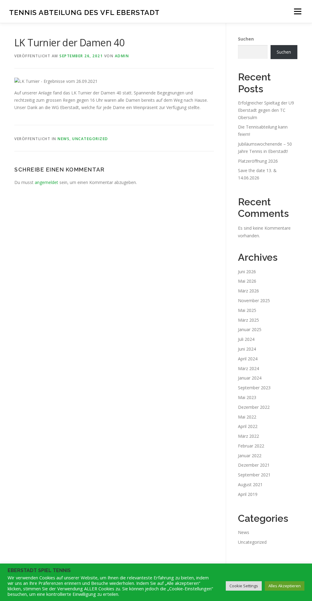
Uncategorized (90, 138)
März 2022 (248, 436)
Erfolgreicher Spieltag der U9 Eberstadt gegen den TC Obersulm (266, 110)
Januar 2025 (249, 329)
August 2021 (250, 484)
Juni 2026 (247, 271)
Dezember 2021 (254, 465)
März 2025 (248, 320)
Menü (297, 11)
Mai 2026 (247, 281)
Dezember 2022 (254, 407)
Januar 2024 (249, 378)
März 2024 (248, 368)
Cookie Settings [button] (243, 586)
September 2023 (254, 388)
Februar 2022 (251, 446)
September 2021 (254, 475)
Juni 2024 (247, 349)
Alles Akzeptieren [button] (284, 586)
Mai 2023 (247, 397)
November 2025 (254, 300)
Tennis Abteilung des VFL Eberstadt (84, 12)
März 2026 (248, 291)
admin (122, 55)
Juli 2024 (246, 339)
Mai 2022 (247, 417)
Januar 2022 (249, 455)
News (63, 138)
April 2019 (247, 494)
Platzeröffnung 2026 (258, 161)
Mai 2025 (247, 310)
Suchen (246, 39)
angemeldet (46, 182)
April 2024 (247, 359)
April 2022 (247, 426)
